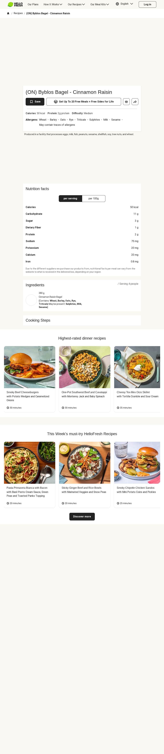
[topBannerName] (82, 27)
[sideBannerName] (82, 160)
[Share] (135, 101)
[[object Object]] (126, 101)
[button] (125, 4)
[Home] (8, 13)
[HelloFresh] (15, 4)
